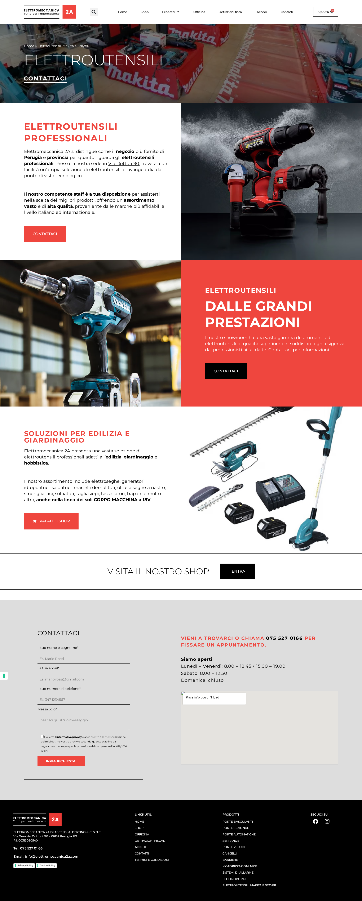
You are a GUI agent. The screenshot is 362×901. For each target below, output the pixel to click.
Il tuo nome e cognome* (57, 647)
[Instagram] (327, 821)
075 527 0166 (284, 638)
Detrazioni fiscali (231, 12)
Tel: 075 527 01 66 (28, 848)
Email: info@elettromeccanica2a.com (45, 856)
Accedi (262, 12)
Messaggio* (47, 709)
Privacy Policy (25, 865)
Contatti (287, 12)
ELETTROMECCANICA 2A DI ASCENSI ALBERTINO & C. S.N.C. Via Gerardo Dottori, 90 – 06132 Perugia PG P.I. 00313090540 (57, 836)
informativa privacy (69, 736)
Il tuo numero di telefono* (59, 689)
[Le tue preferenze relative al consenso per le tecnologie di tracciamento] (4, 676)
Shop (145, 12)
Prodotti (168, 12)
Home (122, 12)
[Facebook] (315, 821)
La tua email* (48, 668)
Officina (199, 12)
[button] (94, 12)
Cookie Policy (47, 865)
